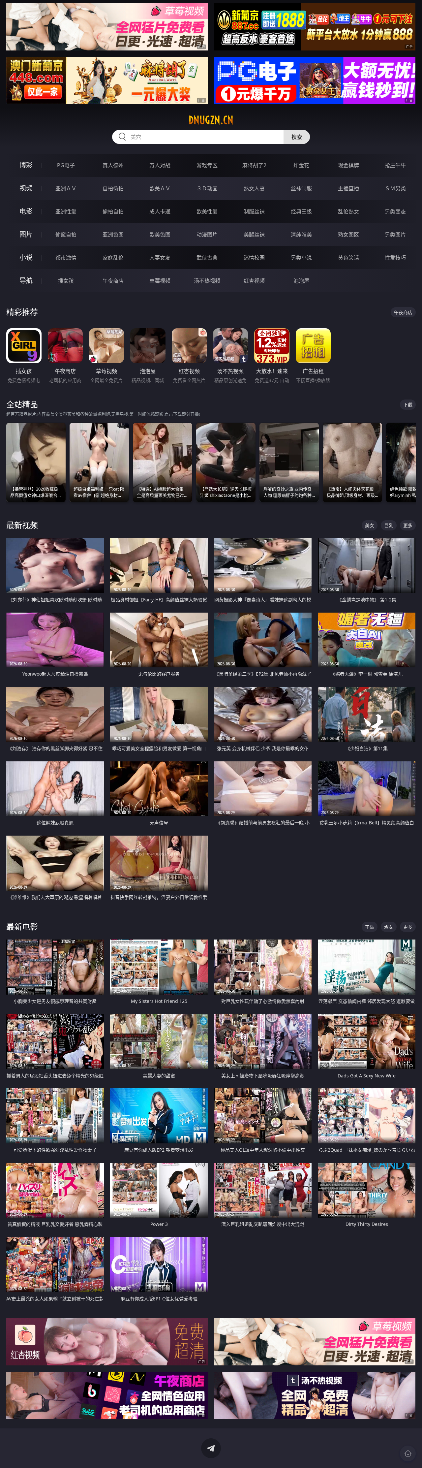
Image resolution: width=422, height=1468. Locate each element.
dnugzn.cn (211, 120)
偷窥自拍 (65, 234)
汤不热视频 (207, 280)
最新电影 (22, 926)
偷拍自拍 (113, 211)
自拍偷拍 (113, 188)
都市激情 (65, 257)
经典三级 (301, 211)
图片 (26, 234)
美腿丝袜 (254, 234)
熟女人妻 (254, 188)
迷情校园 (254, 257)
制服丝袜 (254, 211)
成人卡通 (159, 211)
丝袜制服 (301, 188)
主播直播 (348, 188)
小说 (26, 257)
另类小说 (301, 257)
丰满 (369, 927)
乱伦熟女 (348, 211)
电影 (26, 211)
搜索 (296, 137)
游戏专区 (207, 165)
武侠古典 (207, 257)
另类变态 (395, 211)
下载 (407, 404)
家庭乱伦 (113, 257)
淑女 (388, 927)
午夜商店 (113, 280)
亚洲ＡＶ (65, 188)
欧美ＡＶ (159, 188)
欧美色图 (159, 234)
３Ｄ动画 (207, 188)
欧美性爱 (207, 211)
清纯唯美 (301, 234)
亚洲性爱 (65, 211)
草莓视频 (159, 280)
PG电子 (66, 165)
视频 (26, 188)
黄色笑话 (348, 257)
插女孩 (66, 280)
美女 (369, 525)
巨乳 (388, 525)
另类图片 (395, 234)
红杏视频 (254, 280)
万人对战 (159, 165)
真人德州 (113, 165)
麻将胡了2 (254, 165)
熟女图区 (348, 234)
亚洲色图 (113, 234)
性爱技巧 (395, 257)
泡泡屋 (301, 280)
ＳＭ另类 (395, 188)
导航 (26, 280)
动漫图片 (207, 234)
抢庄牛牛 (395, 165)
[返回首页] (408, 1453)
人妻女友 (159, 257)
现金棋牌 (348, 165)
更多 (407, 525)
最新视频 (22, 525)
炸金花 (301, 165)
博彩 (26, 165)
